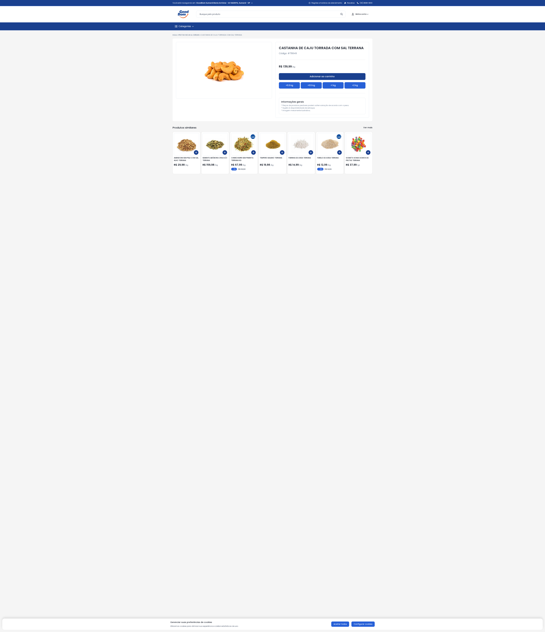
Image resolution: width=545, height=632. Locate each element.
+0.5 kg (311, 85)
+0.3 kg (289, 85)
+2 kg (355, 85)
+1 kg (333, 85)
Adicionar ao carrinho (322, 76)
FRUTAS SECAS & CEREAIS (189, 35)
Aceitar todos (340, 624)
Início (175, 35)
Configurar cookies (363, 624)
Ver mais (367, 127)
